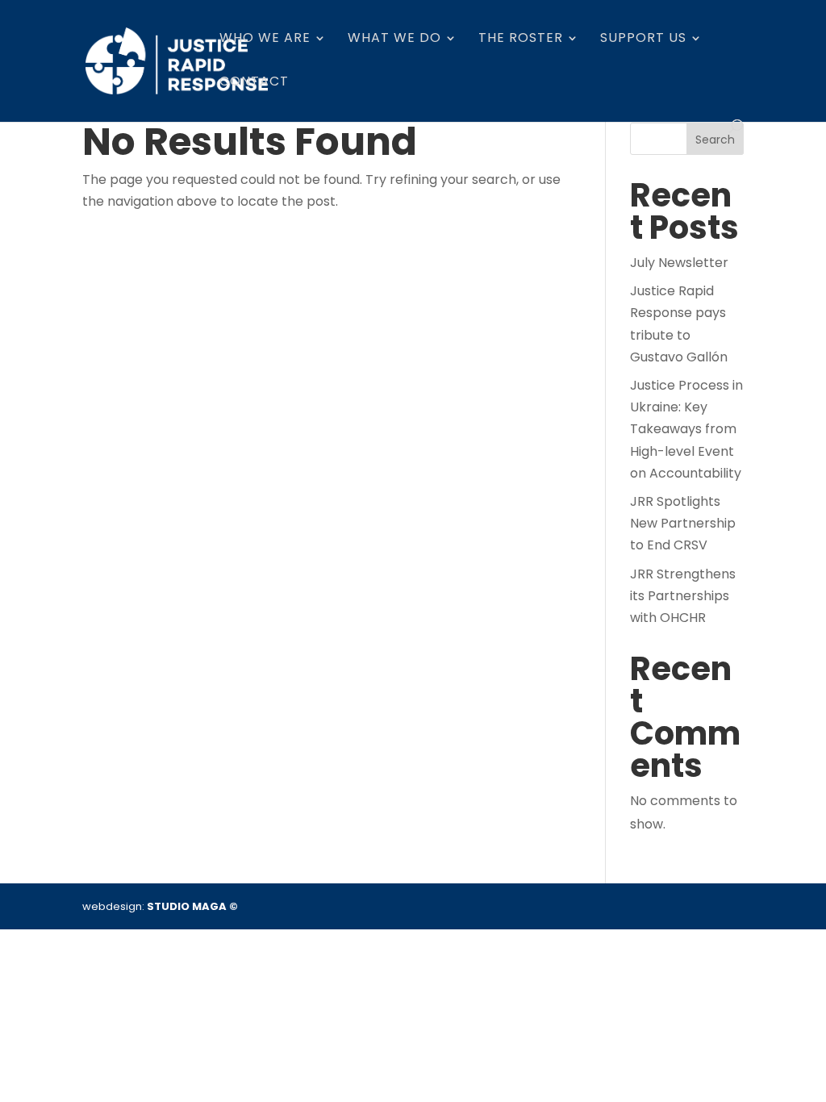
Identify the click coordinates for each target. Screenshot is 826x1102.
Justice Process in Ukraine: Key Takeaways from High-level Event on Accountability (686, 429)
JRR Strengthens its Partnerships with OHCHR (683, 596)
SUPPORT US (643, 39)
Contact (254, 83)
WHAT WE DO (394, 39)
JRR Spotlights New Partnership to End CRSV (683, 523)
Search (715, 139)
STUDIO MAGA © (192, 906)
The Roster (520, 39)
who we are (265, 39)
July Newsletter (679, 262)
